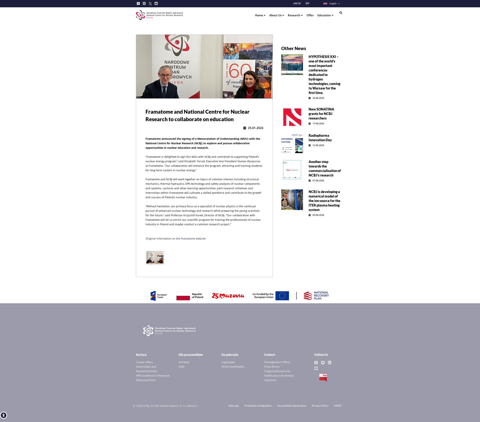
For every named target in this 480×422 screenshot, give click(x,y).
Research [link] (294, 15)
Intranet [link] (184, 362)
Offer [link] (310, 15)
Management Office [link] (277, 362)
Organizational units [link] (277, 371)
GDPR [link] (337, 405)
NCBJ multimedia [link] (232, 366)
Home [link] (259, 15)
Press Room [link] (272, 366)
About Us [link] (275, 15)
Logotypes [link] (228, 362)
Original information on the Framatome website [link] (176, 238)
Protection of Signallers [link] (258, 405)
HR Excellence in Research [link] (153, 375)
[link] (3, 415)
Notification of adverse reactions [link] (279, 378)
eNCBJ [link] (297, 3)
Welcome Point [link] (146, 380)
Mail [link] (181, 366)
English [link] (333, 3)
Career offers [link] (144, 362)
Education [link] (324, 15)
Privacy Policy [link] (320, 405)
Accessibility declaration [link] (292, 405)
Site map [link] (234, 405)
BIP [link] (307, 3)
